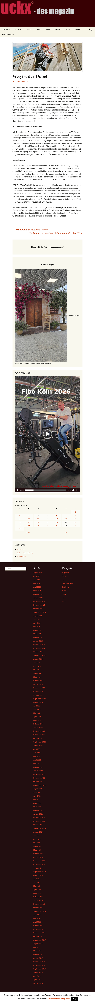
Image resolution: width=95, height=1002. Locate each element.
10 (29, 519)
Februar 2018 (38, 926)
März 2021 (37, 807)
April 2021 (37, 803)
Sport (38, 29)
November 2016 (39, 965)
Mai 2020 (36, 843)
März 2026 (37, 591)
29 (75, 525)
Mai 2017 (36, 947)
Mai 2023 (36, 713)
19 (47, 522)
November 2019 (39, 864)
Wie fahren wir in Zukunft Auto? (30, 229)
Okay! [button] (75, 999)
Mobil (68, 29)
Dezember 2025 (39, 601)
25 (38, 525)
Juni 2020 (37, 839)
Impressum (21, 549)
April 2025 (37, 630)
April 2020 (37, 846)
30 (20, 529)
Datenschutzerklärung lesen (59, 999)
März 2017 (37, 951)
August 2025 (38, 616)
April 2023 (37, 717)
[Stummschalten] (73, 490)
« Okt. (28, 532)
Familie (77, 29)
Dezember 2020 (39, 817)
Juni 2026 (37, 580)
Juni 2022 (37, 753)
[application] (47, 434)
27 (57, 525)
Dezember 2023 (39, 688)
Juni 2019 (37, 882)
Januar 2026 (38, 598)
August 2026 (38, 573)
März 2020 (37, 850)
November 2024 (39, 648)
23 (20, 525)
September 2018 (39, 911)
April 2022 (37, 760)
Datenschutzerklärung (25, 553)
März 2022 (37, 763)
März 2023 (37, 720)
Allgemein (65, 573)
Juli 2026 (36, 576)
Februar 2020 (38, 854)
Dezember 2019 (39, 861)
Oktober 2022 (38, 738)
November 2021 (39, 778)
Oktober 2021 (38, 781)
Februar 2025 (38, 637)
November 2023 (39, 691)
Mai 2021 (36, 799)
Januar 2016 (38, 983)
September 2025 (39, 612)
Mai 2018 (36, 918)
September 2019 (39, 872)
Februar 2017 (38, 954)
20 (57, 522)
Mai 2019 (36, 886)
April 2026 (37, 587)
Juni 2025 (37, 623)
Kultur (29, 29)
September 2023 (39, 699)
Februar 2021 (38, 810)
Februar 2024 (38, 681)
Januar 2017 (38, 958)
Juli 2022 (36, 749)
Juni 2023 (37, 709)
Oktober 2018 (38, 908)
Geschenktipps (8, 35)
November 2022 (39, 735)
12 (47, 519)
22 (75, 522)
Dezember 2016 (39, 962)
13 (57, 519)
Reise (48, 29)
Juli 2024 (36, 663)
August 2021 (38, 789)
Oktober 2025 (38, 609)
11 (38, 519)
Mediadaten (21, 556)
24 (29, 525)
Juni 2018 (37, 915)
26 (47, 525)
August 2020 (38, 832)
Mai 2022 (36, 756)
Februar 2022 (38, 767)
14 (66, 519)
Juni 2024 (37, 666)
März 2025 (37, 634)
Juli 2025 (36, 619)
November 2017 (39, 933)
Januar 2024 (38, 684)
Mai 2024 (36, 670)
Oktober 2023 (38, 695)
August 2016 (38, 972)
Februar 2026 (38, 594)
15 (75, 519)
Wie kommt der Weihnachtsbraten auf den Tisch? (55, 233)
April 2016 (37, 980)
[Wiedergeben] (18, 490)
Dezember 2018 (39, 904)
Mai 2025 (36, 627)
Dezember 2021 (39, 774)
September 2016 (39, 969)
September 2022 (39, 742)
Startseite (6, 29)
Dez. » (67, 532)
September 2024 (39, 655)
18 (38, 522)
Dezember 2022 (39, 731)
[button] (47, 434)
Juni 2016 (37, 976)
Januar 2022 (38, 771)
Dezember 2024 (39, 645)
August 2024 (38, 659)
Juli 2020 (36, 836)
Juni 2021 (37, 796)
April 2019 (37, 890)
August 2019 (38, 875)
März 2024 (37, 677)
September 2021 (39, 785)
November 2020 (39, 821)
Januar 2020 (38, 857)
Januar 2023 (38, 727)
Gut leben (18, 29)
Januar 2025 (38, 641)
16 (20, 522)
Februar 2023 (38, 724)
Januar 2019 (38, 900)
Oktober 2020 (38, 825)
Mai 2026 (36, 583)
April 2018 (37, 922)
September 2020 (39, 828)
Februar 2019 (38, 897)
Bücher (58, 29)
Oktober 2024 (38, 652)
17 (29, 522)
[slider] (45, 490)
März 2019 (37, 893)
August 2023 (38, 702)
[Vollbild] (77, 490)
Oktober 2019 (38, 868)
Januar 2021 (38, 814)
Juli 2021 (36, 792)
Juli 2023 (36, 706)
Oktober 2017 (38, 936)
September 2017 (39, 940)
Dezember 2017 (39, 929)
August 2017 (38, 944)
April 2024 (37, 673)
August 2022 (38, 745)
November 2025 (39, 605)
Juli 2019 (36, 879)
